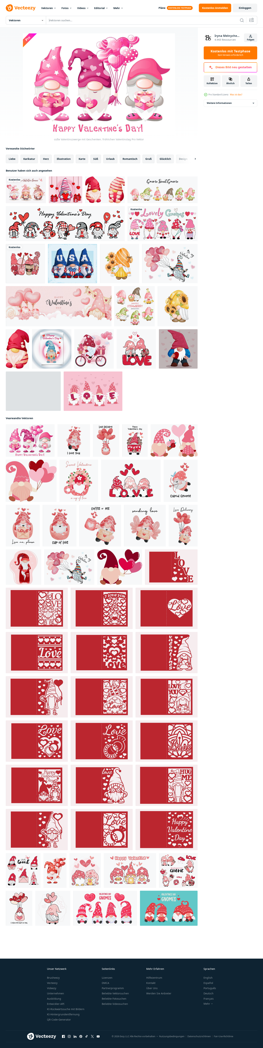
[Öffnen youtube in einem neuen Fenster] (98, 1036)
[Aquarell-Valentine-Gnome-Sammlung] (26, 189)
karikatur (29, 159)
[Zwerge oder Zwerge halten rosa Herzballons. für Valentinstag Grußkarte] (105, 908)
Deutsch (208, 993)
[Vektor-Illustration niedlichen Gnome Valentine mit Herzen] (23, 567)
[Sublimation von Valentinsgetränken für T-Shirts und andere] (25, 263)
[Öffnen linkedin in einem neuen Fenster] (75, 1036)
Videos (81, 8)
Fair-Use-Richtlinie (223, 1036)
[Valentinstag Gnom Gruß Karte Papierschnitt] (37, 608)
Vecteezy (52, 983)
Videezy (51, 988)
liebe (12, 159)
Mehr (116, 8)
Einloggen (245, 8)
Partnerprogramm (113, 988)
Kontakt (150, 983)
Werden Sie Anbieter (158, 993)
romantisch (130, 159)
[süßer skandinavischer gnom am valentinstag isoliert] (17, 349)
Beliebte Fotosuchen (114, 998)
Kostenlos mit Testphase (230, 53)
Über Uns (152, 988)
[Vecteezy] (20, 8)
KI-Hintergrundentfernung (63, 1014)
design (183, 159)
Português (210, 988)
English (208, 977)
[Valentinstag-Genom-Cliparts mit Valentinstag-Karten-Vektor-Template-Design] (51, 349)
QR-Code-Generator (59, 1019)
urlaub (110, 159)
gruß (148, 159)
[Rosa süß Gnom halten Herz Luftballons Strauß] (31, 481)
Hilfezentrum (154, 977)
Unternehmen (55, 993)
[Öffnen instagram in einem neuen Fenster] (69, 1036)
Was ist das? (236, 94)
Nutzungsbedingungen (171, 1036)
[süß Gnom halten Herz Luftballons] (119, 567)
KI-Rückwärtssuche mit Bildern (65, 1009)
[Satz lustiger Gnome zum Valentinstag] (33, 391)
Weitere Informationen (219, 103)
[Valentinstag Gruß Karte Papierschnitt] (171, 567)
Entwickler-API (55, 1004)
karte (82, 159)
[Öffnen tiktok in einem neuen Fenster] (86, 1036)
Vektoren (47, 8)
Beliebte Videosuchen (115, 1004)
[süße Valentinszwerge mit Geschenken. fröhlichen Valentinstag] (30, 440)
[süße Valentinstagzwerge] (85, 870)
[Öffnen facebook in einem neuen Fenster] (63, 1036)
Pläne (162, 8)
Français (209, 998)
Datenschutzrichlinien (199, 1036)
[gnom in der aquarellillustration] (94, 349)
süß (95, 159)
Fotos (65, 8)
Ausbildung (54, 998)
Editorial (99, 8)
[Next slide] (192, 159)
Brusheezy (53, 977)
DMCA (105, 983)
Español (208, 983)
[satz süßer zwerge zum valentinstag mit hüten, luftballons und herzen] (65, 223)
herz (46, 159)
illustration (64, 159)
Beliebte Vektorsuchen (115, 993)
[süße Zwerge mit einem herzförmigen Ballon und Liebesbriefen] (130, 870)
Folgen (250, 39)
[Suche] (242, 20)
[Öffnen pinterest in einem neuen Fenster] (80, 1036)
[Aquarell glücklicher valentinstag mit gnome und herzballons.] (59, 306)
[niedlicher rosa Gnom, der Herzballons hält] (52, 908)
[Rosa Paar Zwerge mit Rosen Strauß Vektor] (174, 440)
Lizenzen (107, 977)
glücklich (165, 159)
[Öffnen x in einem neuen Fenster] (92, 1036)
